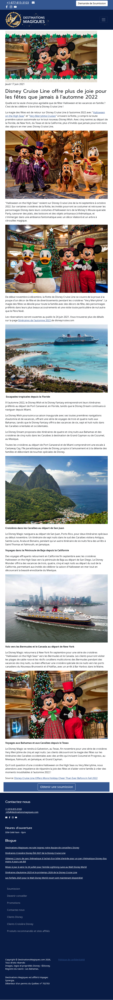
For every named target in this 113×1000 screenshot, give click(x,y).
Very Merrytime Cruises (43, 116)
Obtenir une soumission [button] (56, 787)
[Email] (33, 3)
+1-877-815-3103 (18, 3)
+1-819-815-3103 (13, 809)
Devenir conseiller (17, 895)
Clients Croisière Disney (20, 924)
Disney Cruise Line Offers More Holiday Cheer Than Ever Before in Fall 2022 (56, 778)
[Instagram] (11, 7)
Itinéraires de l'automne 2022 (34, 320)
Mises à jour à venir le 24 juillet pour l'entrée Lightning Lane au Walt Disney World (46, 867)
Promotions (13, 902)
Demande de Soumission (92, 3)
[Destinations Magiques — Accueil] (27, 20)
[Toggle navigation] (103, 20)
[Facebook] (6, 7)
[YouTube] (15, 7)
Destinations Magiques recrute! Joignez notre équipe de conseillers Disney (42, 847)
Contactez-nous (16, 910)
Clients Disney (15, 917)
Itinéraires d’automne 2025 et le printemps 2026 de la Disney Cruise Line (41, 872)
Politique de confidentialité (71, 959)
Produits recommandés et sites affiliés (28, 931)
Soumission (13, 888)
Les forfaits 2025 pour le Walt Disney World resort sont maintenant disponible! (44, 877)
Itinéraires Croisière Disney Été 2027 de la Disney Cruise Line (35, 853)
